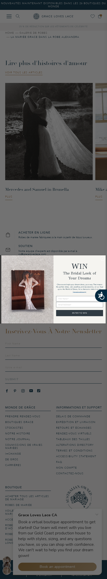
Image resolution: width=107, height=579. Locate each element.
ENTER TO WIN (79, 313)
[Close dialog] (102, 258)
